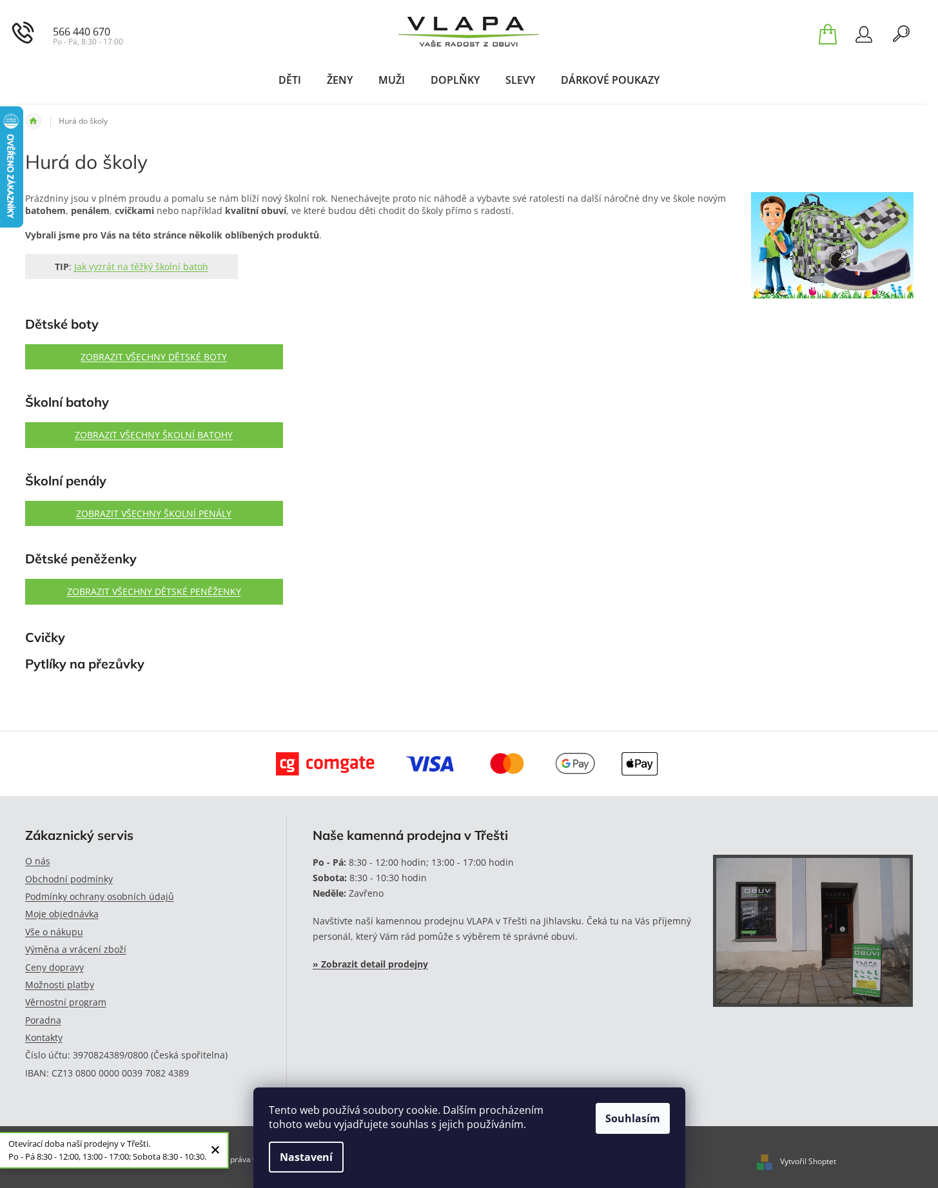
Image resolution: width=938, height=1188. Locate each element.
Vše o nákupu (54, 932)
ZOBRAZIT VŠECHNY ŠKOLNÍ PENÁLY (153, 513)
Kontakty (44, 1037)
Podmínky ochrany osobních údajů (99, 896)
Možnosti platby (59, 985)
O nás (37, 861)
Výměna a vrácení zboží (75, 949)
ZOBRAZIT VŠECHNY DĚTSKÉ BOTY (154, 357)
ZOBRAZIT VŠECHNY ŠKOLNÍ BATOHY (154, 435)
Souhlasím (632, 1118)
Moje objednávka (62, 914)
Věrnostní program (65, 1002)
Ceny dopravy (54, 967)
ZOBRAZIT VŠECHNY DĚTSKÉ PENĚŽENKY (154, 591)
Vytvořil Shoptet (808, 1161)
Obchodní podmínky (69, 879)
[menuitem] (290, 80)
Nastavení (306, 1157)
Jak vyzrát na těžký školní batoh (141, 266)
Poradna (43, 1020)
